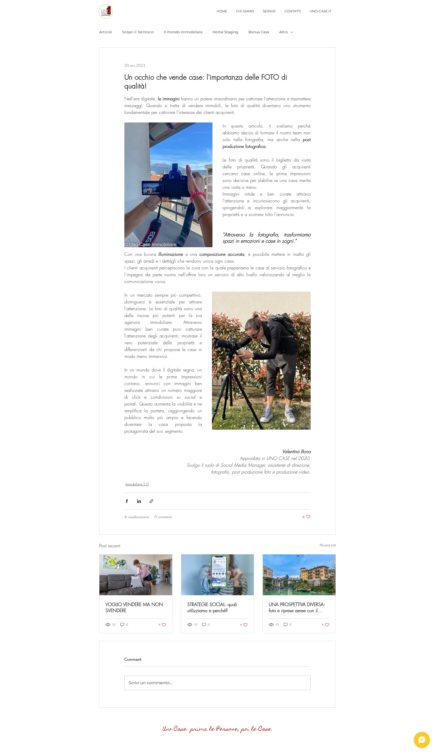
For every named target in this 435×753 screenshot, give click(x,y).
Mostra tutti (328, 545)
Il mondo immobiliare (183, 32)
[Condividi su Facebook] (126, 501)
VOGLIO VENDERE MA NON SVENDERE (134, 607)
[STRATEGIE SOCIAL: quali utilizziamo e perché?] (217, 574)
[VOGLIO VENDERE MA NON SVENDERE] (135, 574)
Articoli (105, 32)
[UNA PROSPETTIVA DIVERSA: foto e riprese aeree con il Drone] (299, 574)
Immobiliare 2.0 (137, 484)
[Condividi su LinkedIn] (139, 501)
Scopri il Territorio (138, 32)
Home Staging (225, 32)
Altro (283, 32)
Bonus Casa (258, 32)
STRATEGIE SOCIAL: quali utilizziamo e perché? (212, 607)
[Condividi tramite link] (151, 501)
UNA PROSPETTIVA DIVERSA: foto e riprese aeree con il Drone (297, 607)
